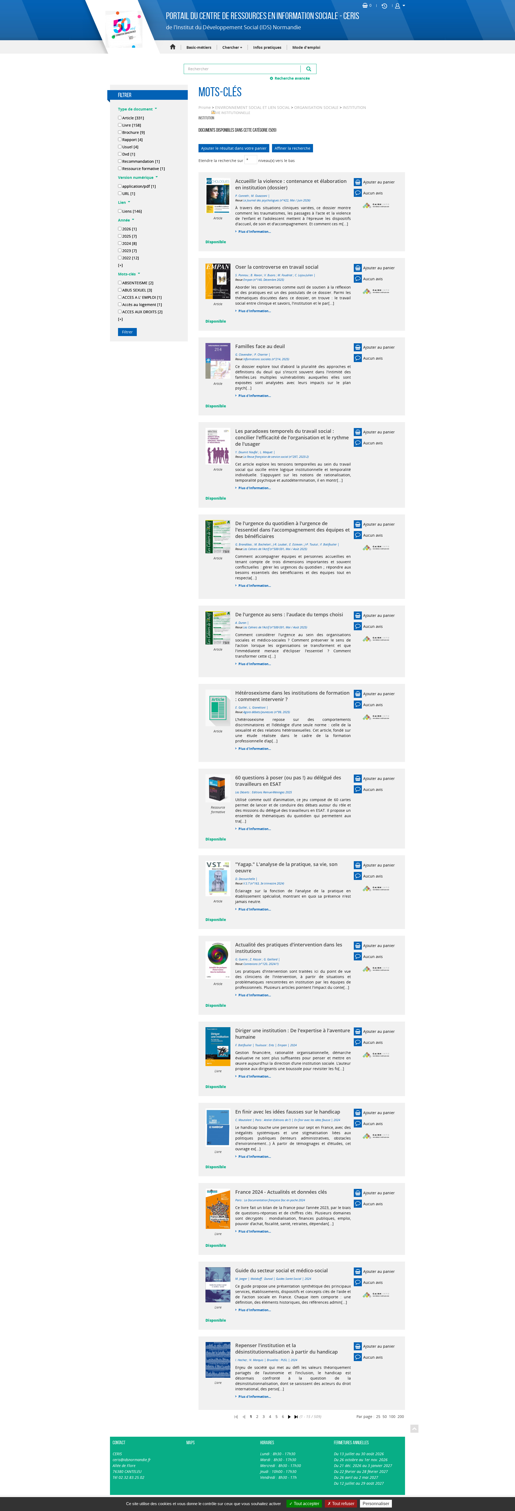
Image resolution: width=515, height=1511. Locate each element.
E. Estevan (295, 544)
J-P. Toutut (311, 544)
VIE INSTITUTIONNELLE (233, 112)
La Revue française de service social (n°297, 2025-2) (276, 457)
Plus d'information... (254, 231)
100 (392, 1416)
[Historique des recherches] (384, 6)
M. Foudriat (285, 275)
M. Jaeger (241, 1279)
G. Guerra (241, 959)
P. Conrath (242, 196)
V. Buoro (269, 275)
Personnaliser (376, 1503)
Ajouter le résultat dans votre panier (234, 148)
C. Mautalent (243, 1120)
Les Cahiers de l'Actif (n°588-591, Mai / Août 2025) (275, 549)
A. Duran (240, 623)
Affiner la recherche (292, 148)
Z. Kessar (255, 959)
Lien (122, 202)
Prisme (204, 107)
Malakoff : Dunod (262, 1279)
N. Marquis (256, 1360)
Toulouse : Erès (264, 1045)
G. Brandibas (243, 544)
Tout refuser (342, 1503)
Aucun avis (373, 193)
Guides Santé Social (288, 1279)
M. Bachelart (262, 544)
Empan (282, 1045)
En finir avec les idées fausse (312, 1120)
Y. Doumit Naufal (246, 452)
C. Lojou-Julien (304, 275)
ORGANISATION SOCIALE (316, 107)
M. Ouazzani (259, 196)
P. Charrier (261, 354)
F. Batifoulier (328, 544)
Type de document (135, 109)
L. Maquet (266, 452)
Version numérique (135, 177)
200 (401, 1416)
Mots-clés (127, 274)
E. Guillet (241, 707)
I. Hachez (241, 1360)
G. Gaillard (270, 959)
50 (384, 1416)
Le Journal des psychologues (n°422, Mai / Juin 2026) (276, 200)
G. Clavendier (243, 354)
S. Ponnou (241, 275)
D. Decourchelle (245, 879)
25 (378, 1416)
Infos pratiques (267, 47)
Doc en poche (289, 1200)
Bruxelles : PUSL (277, 1360)
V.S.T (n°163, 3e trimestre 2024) (263, 883)
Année (124, 220)
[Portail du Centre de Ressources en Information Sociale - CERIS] (123, 29)
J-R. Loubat (280, 544)
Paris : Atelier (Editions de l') (273, 1120)
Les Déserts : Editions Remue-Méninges (260, 792)
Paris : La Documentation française (257, 1200)
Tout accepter (306, 1503)
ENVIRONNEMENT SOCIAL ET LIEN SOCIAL (252, 107)
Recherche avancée (292, 78)
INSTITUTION (354, 107)
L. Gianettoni (257, 707)
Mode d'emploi (306, 47)
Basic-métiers (198, 47)
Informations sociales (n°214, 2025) (266, 359)
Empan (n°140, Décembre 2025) (263, 280)
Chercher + (232, 47)
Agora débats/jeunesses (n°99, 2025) (266, 712)
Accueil (172, 47)
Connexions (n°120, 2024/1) (261, 964)
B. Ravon (256, 275)
